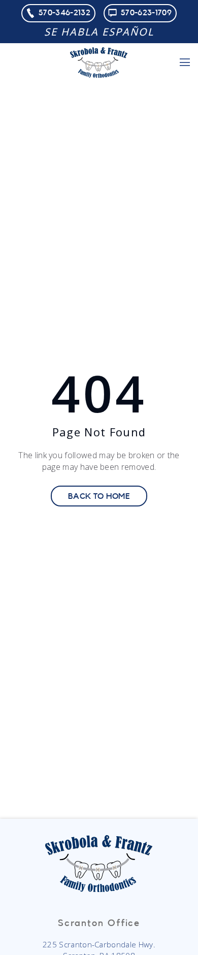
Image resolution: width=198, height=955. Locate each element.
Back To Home (99, 496)
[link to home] (98, 62)
